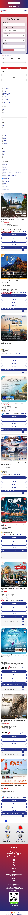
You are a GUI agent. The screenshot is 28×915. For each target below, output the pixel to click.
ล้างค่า (21, 68)
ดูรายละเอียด (14, 234)
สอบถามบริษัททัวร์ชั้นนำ (14, 6)
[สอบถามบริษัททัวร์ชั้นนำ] (9, 6)
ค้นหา (8, 50)
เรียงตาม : (3, 61)
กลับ (3, 38)
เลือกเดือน (5, 43)
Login (23, 372)
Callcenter (14, 866)
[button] (24, 10)
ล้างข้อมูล (20, 50)
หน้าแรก (2, 55)
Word (15, 241)
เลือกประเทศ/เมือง (6, 22)
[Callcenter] (14, 865)
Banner (14, 244)
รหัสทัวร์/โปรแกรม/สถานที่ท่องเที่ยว (9, 27)
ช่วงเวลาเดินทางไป (6, 33)
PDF (15, 238)
